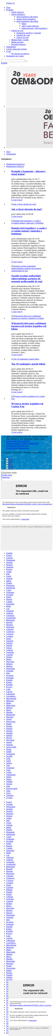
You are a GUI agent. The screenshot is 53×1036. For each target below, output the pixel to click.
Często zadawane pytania (16, 49)
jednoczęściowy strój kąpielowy (35, 28)
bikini (24, 24)
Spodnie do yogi (23, 35)
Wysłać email (6, 475)
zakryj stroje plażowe (30, 26)
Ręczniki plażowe (18, 44)
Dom (8, 7)
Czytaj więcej (16, 200)
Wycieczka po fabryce (20, 54)
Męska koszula (17, 42)
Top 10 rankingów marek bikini (28, 364)
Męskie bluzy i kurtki (20, 40)
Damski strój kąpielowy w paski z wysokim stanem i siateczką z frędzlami (29, 231)
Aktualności (11, 47)
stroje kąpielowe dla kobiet (27, 21)
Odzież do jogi (17, 30)
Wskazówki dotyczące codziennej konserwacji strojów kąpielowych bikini (28, 326)
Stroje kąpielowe (18, 14)
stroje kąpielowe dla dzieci (27, 17)
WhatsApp (5, 477)
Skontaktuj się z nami (15, 56)
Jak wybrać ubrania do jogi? (26, 209)
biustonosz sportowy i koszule (28, 33)
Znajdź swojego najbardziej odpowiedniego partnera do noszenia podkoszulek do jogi (26, 278)
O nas (8, 51)
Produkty (10, 10)
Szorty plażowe (17, 12)
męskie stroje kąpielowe (26, 19)
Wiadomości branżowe (15, 164)
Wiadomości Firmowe (15, 166)
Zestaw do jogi (22, 37)
